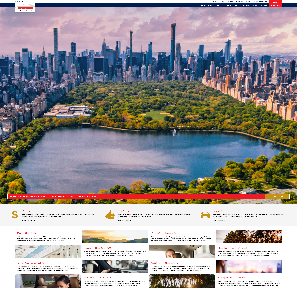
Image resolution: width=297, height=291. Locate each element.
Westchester (246, 5)
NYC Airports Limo (21, 1)
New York (203, 5)
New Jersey (220, 5)
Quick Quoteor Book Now (275, 3)
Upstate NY (255, 5)
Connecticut (211, 5)
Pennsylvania (228, 5)
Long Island (238, 5)
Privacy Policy (263, 5)
